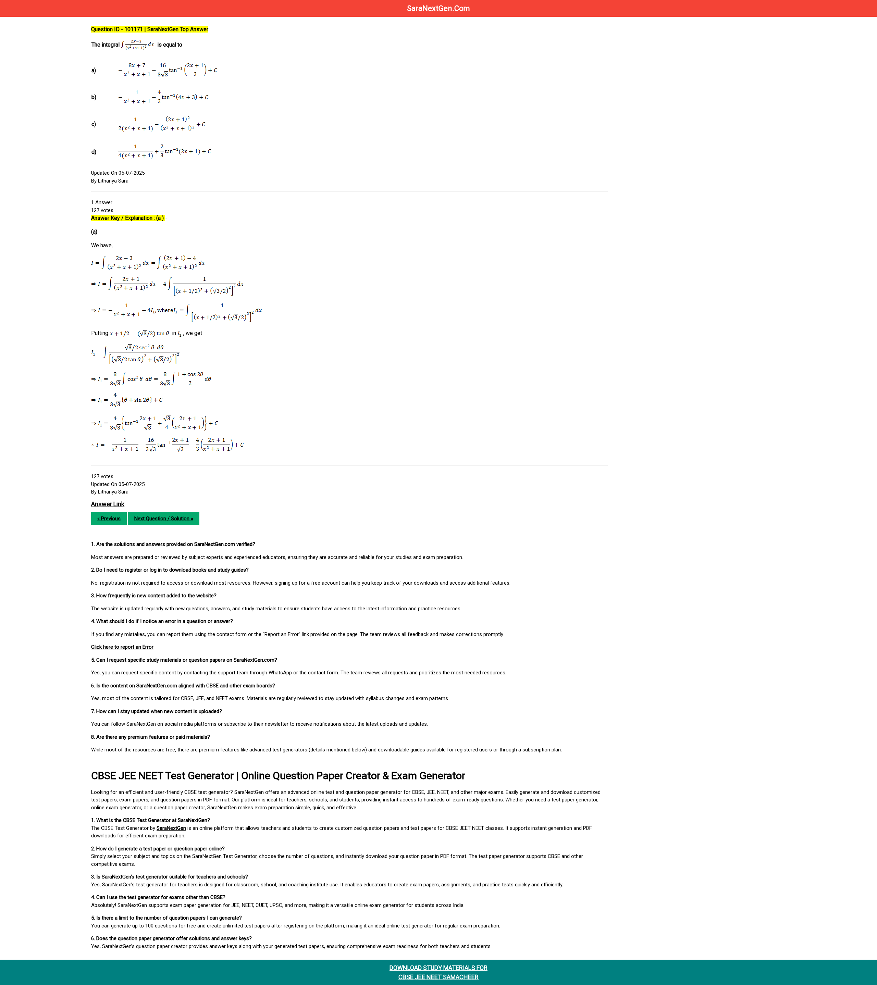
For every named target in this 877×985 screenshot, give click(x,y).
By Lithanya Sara (109, 181)
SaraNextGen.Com (438, 8)
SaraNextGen (171, 828)
